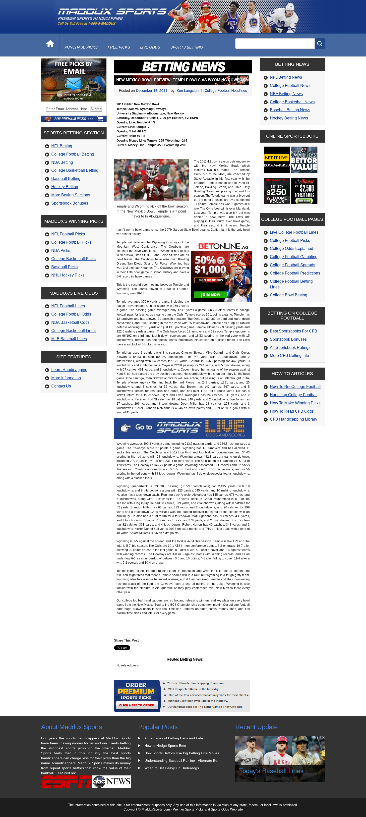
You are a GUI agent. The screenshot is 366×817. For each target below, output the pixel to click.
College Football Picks (71, 242)
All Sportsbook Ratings (290, 347)
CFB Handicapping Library (293, 419)
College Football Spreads (292, 265)
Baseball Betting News (290, 110)
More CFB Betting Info (289, 355)
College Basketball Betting (74, 170)
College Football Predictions (295, 273)
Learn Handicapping (69, 370)
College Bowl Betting (288, 295)
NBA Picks (60, 250)
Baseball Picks (64, 267)
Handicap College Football (293, 395)
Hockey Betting (64, 187)
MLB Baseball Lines (69, 339)
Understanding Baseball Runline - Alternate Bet (181, 761)
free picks (119, 47)
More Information (66, 378)
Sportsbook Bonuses (69, 203)
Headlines (239, 90)
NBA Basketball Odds (70, 322)
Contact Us (61, 386)
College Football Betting (72, 154)
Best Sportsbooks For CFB (293, 331)
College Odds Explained (291, 248)
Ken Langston (188, 90)
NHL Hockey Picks (67, 275)
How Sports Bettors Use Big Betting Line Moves (181, 753)
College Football (217, 90)
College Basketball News (292, 102)
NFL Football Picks (68, 234)
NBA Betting (62, 162)
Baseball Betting (65, 178)
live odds (150, 47)
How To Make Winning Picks (295, 403)
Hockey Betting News (289, 118)
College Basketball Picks (73, 259)
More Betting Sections (70, 195)
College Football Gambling (293, 257)
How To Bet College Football (295, 386)
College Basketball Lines (73, 330)
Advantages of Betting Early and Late (173, 738)
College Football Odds (71, 314)
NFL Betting (61, 146)
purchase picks (81, 47)
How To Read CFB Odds (292, 411)
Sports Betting (186, 47)
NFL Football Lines (68, 306)
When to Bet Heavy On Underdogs (171, 768)
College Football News (290, 85)
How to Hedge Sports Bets (165, 746)
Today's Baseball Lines (271, 770)
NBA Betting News (286, 94)
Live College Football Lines (294, 232)
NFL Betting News (286, 77)
